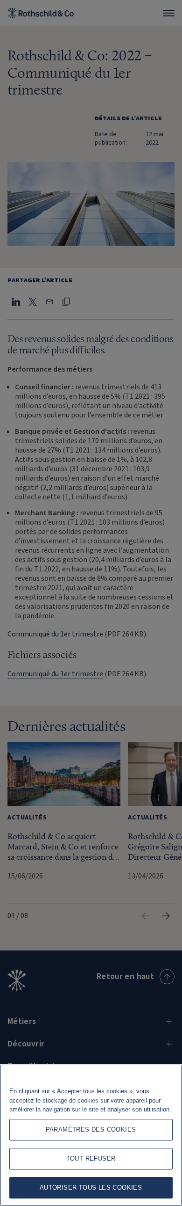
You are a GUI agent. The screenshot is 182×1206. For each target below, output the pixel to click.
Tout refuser (91, 1158)
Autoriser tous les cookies (91, 1187)
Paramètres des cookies (91, 1129)
